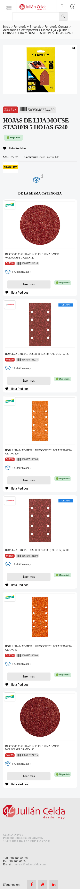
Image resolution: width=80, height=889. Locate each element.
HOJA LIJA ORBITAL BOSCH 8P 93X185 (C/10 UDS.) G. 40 (37, 550)
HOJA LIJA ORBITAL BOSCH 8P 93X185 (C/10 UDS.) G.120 (37, 353)
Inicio (6, 26)
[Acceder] (73, 6)
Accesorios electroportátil (20, 30)
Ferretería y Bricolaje (27, 26)
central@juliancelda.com (30, 864)
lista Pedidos (17, 148)
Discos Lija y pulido (54, 30)
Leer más (29, 284)
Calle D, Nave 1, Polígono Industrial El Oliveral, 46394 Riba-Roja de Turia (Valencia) (26, 837)
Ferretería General (57, 26)
